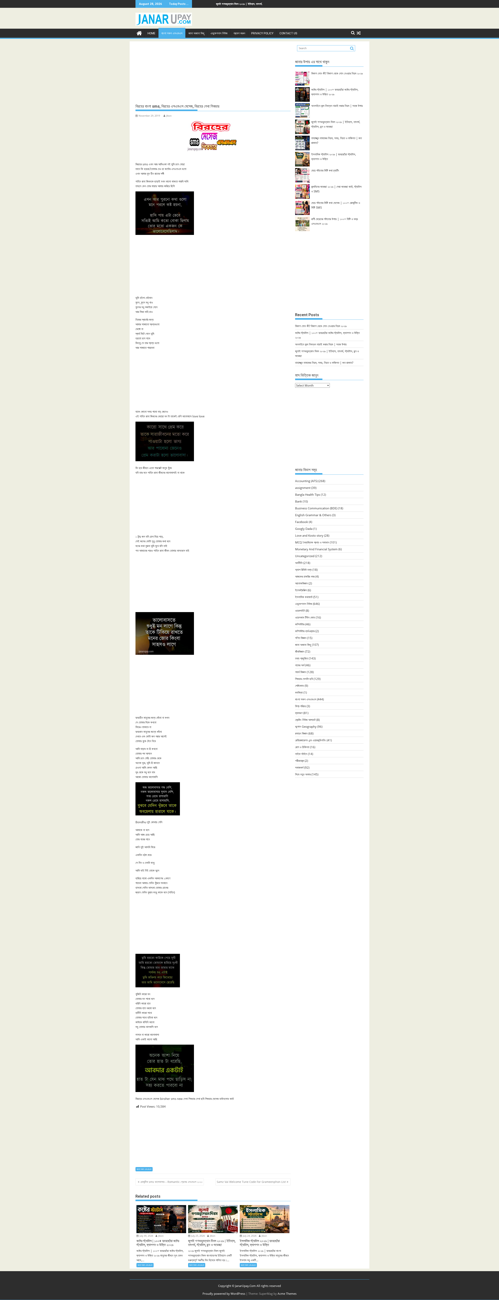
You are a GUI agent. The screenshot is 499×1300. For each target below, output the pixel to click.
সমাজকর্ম (299, 767)
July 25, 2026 (198, 1235)
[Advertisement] (213, 72)
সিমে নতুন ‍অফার (303, 774)
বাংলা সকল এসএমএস (171, 33)
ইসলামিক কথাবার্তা (303, 597)
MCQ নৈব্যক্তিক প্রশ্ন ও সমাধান (312, 542)
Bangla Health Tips (307, 494)
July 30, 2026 (146, 1235)
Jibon (169, 115)
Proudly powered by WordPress (224, 1294)
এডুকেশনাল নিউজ (219, 33)
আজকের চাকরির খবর (305, 576)
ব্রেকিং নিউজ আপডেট (305, 720)
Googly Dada (303, 529)
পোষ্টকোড (299, 686)
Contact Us (288, 33)
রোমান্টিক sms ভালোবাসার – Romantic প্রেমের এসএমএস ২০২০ (171, 1182)
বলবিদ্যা (299, 692)
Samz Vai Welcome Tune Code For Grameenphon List (251, 1182)
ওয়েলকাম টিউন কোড (305, 617)
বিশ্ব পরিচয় (300, 706)
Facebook (301, 522)
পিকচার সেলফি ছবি (304, 679)
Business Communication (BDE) (316, 508)
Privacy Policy (262, 33)
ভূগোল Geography (306, 726)
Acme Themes (287, 1294)
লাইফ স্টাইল (301, 754)
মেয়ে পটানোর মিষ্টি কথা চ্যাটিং (325, 170)
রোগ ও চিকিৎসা (302, 747)
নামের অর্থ (299, 665)
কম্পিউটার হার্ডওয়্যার (305, 631)
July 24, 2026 (249, 1235)
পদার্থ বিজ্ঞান (300, 672)
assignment (303, 488)
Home (151, 33)
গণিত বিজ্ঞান (300, 638)
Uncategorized (304, 556)
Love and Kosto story (309, 535)
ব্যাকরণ (299, 713)
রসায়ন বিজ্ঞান (301, 733)
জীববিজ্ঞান (299, 651)
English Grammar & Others (313, 515)
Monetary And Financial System (316, 549)
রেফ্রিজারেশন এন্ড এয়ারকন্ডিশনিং (310, 740)
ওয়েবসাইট (300, 610)
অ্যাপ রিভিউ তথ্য (303, 570)
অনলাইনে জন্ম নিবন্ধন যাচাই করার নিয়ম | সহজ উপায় (337, 106)
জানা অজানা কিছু (196, 33)
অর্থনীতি (299, 563)
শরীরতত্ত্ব (299, 761)
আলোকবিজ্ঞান (301, 583)
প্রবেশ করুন (239, 33)
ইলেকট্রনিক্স (301, 590)
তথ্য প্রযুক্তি (301, 658)
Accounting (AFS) (306, 481)
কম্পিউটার (299, 624)
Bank (298, 501)
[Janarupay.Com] (139, 33)
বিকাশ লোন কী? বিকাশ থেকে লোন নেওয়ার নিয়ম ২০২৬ (337, 73)
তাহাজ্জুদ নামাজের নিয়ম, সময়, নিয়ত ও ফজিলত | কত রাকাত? (259, 4)
